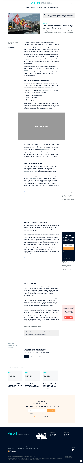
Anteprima (46, 416)
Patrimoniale (26, 326)
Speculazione (34, 326)
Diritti (45, 7)
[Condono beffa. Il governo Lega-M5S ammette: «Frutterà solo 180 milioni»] (32, 376)
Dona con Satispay (68, 317)
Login (26, 356)
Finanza (27, 7)
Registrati (42, 356)
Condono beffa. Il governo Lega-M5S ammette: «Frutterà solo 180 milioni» (32, 385)
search (74, 2)
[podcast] (73, 450)
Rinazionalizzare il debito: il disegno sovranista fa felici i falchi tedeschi (15, 385)
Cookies (70, 456)
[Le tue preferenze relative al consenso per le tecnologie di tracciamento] (81, 461)
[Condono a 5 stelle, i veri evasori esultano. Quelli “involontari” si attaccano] (50, 376)
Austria (37, 170)
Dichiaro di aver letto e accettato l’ (68, 252)
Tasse (39, 326)
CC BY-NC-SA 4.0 (31, 456)
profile (71, 2)
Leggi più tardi (12, 47)
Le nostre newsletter (53, 7)
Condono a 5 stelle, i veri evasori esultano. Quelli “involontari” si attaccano (49, 385)
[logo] (41, 3)
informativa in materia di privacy (48, 413)
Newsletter (66, 435)
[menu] (8, 2)
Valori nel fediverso (54, 435)
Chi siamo (66, 434)
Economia (33, 7)
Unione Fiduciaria (44, 149)
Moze (71, 457)
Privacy (66, 456)
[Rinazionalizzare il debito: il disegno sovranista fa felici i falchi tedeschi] (15, 376)
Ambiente (39, 7)
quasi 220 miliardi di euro (46, 87)
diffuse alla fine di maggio (40, 47)
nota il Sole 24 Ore (33, 178)
